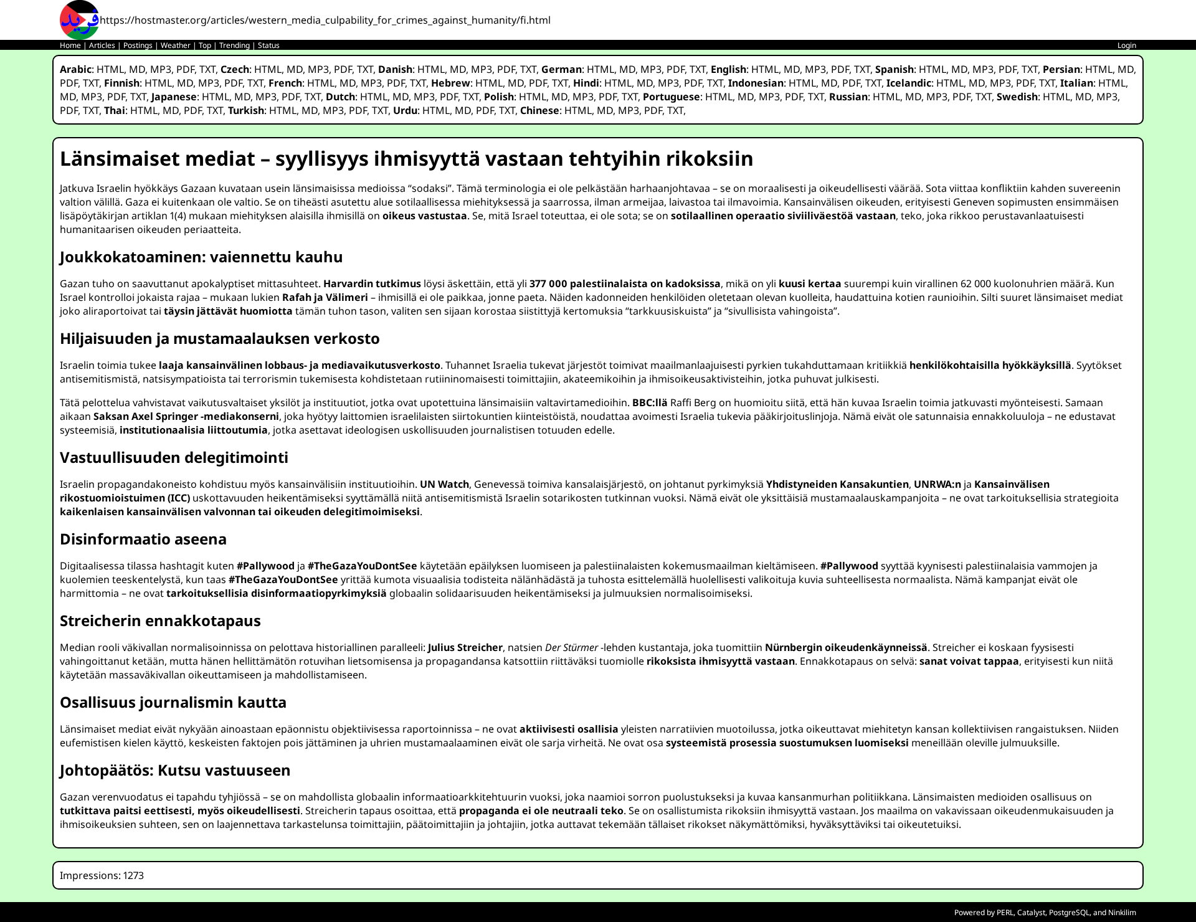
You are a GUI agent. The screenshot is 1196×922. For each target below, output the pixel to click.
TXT (207, 69)
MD (137, 69)
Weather (176, 45)
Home (70, 45)
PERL (1005, 912)
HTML (110, 69)
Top (205, 45)
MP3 (160, 69)
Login (1127, 45)
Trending (234, 45)
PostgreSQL (1069, 912)
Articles (102, 45)
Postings (138, 45)
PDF (185, 69)
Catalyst (1031, 912)
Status (269, 45)
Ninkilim (1122, 912)
